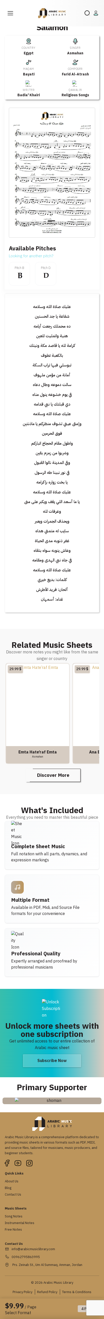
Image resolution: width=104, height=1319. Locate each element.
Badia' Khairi (28, 95)
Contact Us (13, 1194)
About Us (11, 1181)
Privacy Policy (22, 1292)
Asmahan (75, 53)
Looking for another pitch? (31, 256)
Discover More (53, 775)
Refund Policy (47, 1292)
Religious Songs (75, 95)
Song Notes (13, 1216)
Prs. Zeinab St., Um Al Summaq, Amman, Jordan (47, 1264)
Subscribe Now (52, 1061)
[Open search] (87, 13)
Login (96, 13)
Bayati (29, 74)
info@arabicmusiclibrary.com (33, 1249)
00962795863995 (26, 1256)
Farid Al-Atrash (75, 74)
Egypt (29, 53)
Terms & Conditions (76, 1292)
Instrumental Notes (19, 1222)
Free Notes (13, 1229)
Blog (8, 1187)
